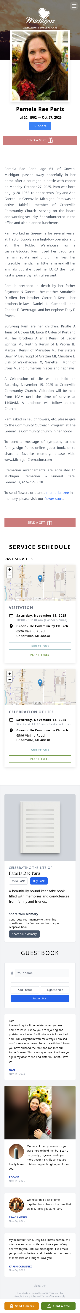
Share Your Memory (24, 934)
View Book (18, 881)
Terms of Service (50, 1296)
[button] (40, 579)
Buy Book (38, 881)
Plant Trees (39, 654)
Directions (40, 646)
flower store (53, 498)
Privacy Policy (29, 1296)
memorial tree (57, 492)
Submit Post (40, 998)
